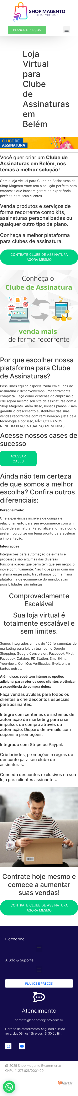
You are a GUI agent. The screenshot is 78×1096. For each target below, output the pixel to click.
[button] (66, 29)
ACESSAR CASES (18, 458)
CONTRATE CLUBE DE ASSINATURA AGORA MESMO (39, 257)
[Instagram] (8, 1046)
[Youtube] (22, 1046)
